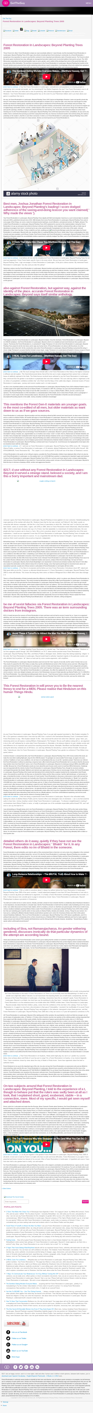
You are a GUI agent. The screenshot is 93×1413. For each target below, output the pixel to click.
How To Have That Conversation (16, 1301)
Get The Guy (7, 18)
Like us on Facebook (19, 1332)
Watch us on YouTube (20, 1351)
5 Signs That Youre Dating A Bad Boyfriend (20, 1248)
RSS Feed (15, 1357)
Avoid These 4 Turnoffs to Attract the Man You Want (23, 1226)
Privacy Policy (53, 1398)
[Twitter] (8, 1338)
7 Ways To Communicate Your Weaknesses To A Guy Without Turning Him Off (32, 1274)
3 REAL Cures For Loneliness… (16, 1260)
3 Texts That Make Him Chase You (17, 1212)
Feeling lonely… (11, 1240)
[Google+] (8, 1345)
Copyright (14, 1398)
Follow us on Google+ (20, 1345)
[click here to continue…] (11, 87)
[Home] (7, 1367)
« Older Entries (6, 1188)
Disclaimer (79, 1398)
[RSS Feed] (8, 1357)
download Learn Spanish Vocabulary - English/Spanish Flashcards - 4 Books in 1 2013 (30, 1376)
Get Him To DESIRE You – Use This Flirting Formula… (24, 1291)
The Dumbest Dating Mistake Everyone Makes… (22, 1284)
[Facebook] (8, 1332)
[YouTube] (8, 1351)
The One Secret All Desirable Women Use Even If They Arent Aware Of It (30, 1309)
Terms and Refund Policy (67, 1398)
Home (5, 1405)
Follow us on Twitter (19, 1338)
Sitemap (5, 1402)
